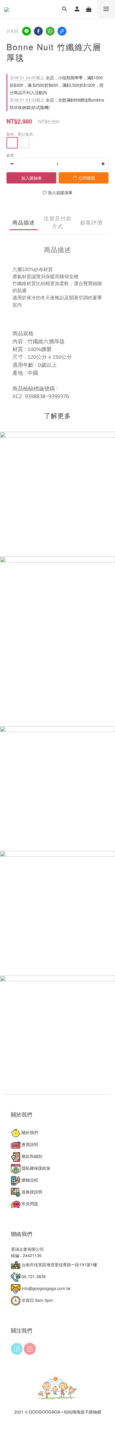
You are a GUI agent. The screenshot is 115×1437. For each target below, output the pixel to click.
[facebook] (38, 31)
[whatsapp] (50, 31)
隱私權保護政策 (35, 1168)
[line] (26, 31)
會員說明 (29, 1144)
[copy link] (62, 31)
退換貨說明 (31, 1192)
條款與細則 (31, 1156)
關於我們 (29, 1132)
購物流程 (29, 1180)
